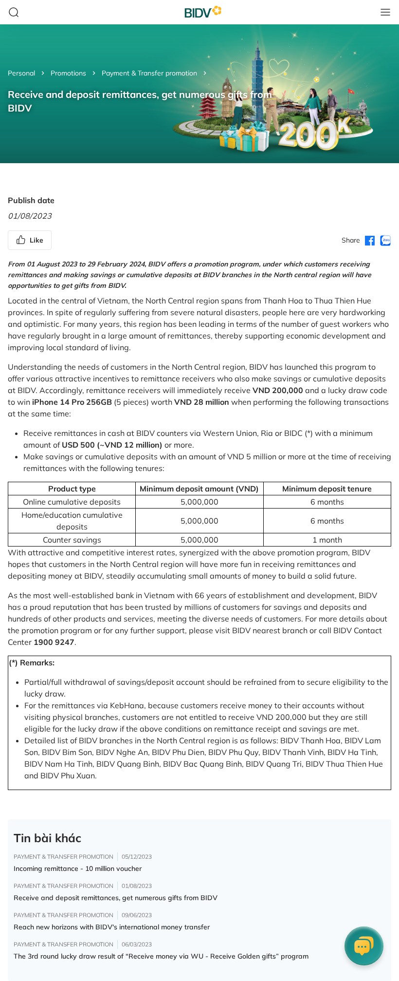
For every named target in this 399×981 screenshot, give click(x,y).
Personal (21, 73)
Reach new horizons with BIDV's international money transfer (112, 927)
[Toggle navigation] (385, 12)
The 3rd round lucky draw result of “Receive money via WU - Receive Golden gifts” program (161, 956)
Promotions (68, 73)
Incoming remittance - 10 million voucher (78, 868)
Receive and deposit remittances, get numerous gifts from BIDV (116, 897)
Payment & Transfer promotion (149, 73)
